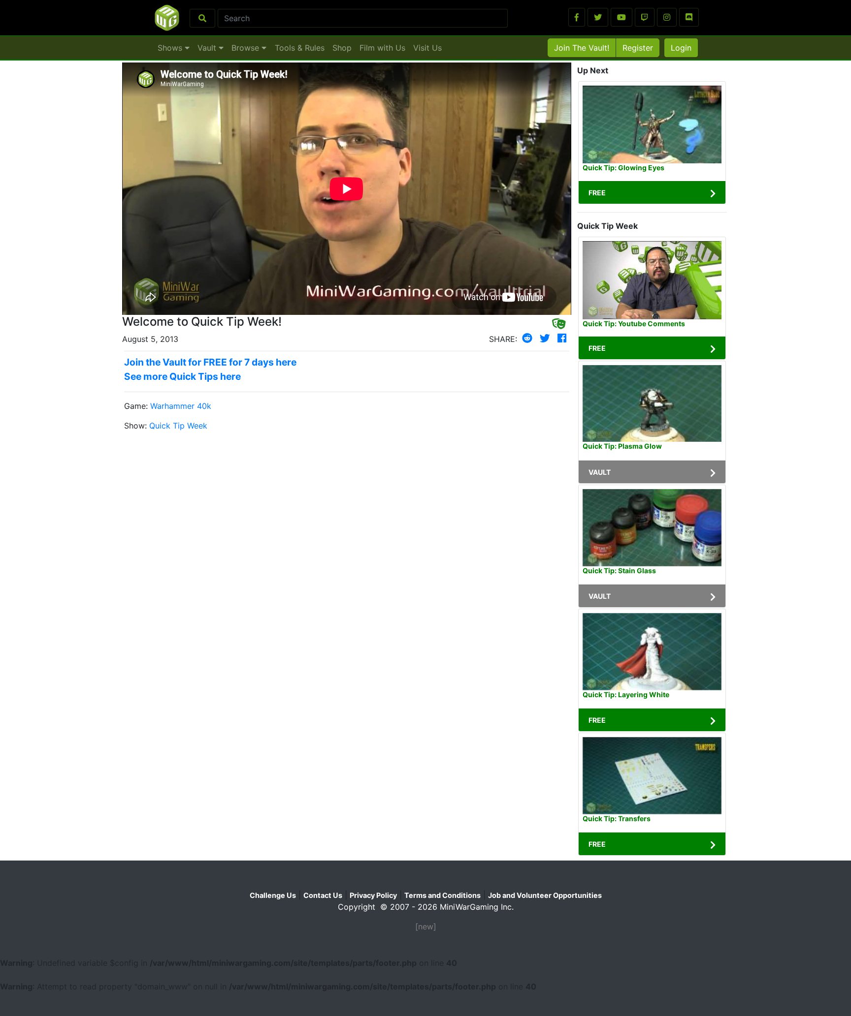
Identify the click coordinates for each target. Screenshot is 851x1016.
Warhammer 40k (180, 406)
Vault (208, 48)
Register (637, 48)
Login (681, 48)
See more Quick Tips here (182, 376)
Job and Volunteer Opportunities (545, 895)
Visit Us (427, 48)
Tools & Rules (300, 48)
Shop (342, 48)
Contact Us (322, 895)
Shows (171, 48)
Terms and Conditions (442, 895)
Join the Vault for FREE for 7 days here (210, 362)
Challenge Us (273, 895)
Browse (246, 48)
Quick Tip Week (178, 426)
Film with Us (382, 48)
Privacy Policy (373, 895)
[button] (576, 17)
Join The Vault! (581, 48)
